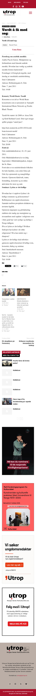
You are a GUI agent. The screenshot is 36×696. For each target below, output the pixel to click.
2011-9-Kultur (22, 23)
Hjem (3, 23)
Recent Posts (13, 45)
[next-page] (21, 418)
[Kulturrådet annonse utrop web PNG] (18, 530)
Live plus (13, 26)
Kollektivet (16, 370)
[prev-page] (18, 418)
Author (5, 45)
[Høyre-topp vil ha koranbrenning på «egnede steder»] (7, 401)
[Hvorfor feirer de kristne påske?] (7, 363)
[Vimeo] (26, 684)
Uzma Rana (7, 37)
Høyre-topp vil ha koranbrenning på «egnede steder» (22, 401)
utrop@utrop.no (22, 675)
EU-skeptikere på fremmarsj (8, 342)
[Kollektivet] (7, 372)
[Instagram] (15, 684)
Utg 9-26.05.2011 (11, 23)
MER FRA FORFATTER (11, 355)
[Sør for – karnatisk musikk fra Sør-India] (9, 323)
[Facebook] (10, 684)
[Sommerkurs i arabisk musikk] (8, 292)
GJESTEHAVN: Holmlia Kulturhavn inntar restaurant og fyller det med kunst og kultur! (22, 303)
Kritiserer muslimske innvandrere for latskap (26, 343)
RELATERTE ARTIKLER (11, 352)
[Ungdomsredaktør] (18, 583)
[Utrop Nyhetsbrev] (18, 635)
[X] (21, 684)
